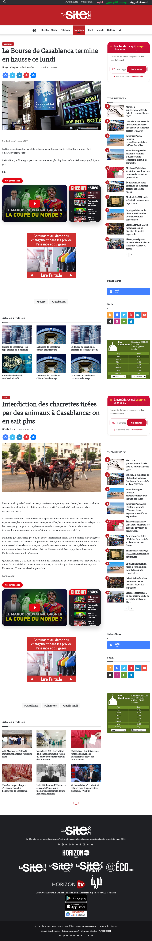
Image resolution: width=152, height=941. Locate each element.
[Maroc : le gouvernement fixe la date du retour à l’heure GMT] (115, 111)
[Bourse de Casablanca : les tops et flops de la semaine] (17, 334)
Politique (65, 30)
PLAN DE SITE (105, 931)
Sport (90, 30)
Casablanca (59, 301)
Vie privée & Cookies (50, 931)
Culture (111, 30)
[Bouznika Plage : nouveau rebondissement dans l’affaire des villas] (115, 140)
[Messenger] (33, 75)
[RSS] (60, 844)
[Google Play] (88, 844)
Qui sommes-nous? (70, 931)
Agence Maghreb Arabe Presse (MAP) (20, 67)
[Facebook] (5, 75)
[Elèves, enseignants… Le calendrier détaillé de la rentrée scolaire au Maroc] (115, 243)
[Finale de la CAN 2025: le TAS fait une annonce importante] (115, 201)
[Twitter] (12, 75)
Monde (100, 30)
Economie (79, 30)
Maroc (54, 30)
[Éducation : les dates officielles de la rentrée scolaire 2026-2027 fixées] (115, 186)
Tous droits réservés (108, 926)
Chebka (45, 30)
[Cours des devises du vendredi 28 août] (17, 363)
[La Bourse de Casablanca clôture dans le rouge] (51, 334)
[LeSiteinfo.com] (76, 15)
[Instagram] (85, 844)
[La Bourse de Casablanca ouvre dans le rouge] (86, 363)
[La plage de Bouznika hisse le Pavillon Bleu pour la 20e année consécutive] (115, 214)
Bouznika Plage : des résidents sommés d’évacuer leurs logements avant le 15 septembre (136, 156)
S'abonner (136, 69)
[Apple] (81, 844)
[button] (34, 203)
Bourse (42, 301)
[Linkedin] (19, 75)
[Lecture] (34, 204)
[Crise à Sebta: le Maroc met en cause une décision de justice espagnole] (115, 229)
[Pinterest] (26, 75)
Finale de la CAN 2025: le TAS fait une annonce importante (137, 200)
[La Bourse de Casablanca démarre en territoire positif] (86, 334)
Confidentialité (137, 76)
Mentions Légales (89, 931)
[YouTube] (78, 844)
